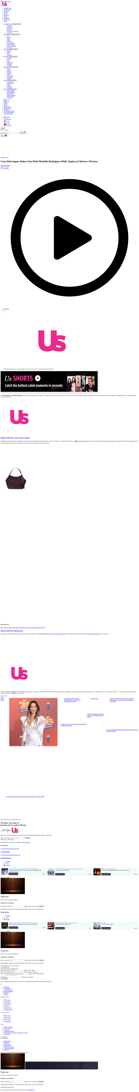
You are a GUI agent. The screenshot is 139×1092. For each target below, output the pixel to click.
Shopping (6, 15)
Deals (8, 68)
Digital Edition (7, 108)
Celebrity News (8, 8)
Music (8, 39)
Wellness (9, 64)
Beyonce (13, 691)
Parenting (9, 58)
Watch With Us (11, 43)
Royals (5, 89)
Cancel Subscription (9, 112)
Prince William (11, 90)
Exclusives (10, 27)
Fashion (9, 50)
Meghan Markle (11, 95)
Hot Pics (9, 30)
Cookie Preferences (9, 1031)
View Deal (42, 627)
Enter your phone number (7, 973)
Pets (8, 59)
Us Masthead (7, 988)
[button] (69, 131)
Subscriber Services (9, 1047)
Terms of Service (8, 1027)
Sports (5, 14)
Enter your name (5, 970)
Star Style (6, 11)
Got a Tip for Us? (8, 114)
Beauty (9, 52)
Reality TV (7, 19)
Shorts (5, 21)
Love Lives (10, 28)
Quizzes (9, 86)
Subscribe (6, 109)
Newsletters (7, 106)
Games (5, 17)
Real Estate (10, 62)
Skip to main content (6, 1)
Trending (9, 25)
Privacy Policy (26, 842)
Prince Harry (10, 93)
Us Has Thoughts (11, 46)
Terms (18, 842)
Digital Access (7, 1041)
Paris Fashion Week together (93, 634)
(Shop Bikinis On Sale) (81, 441)
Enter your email (5, 972)
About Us (6, 987)
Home (8, 74)
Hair (8, 53)
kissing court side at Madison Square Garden (55, 634)
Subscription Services (9, 111)
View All (9, 33)
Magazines (6, 18)
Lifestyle (6, 12)
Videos (5, 103)
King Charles (10, 96)
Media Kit (6, 992)
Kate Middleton (11, 92)
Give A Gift (7, 1044)
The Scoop (3, 977)
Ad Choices (7, 1034)
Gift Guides (10, 75)
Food (8, 61)
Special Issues (7, 1045)
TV (8, 36)
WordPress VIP (31, 1090)
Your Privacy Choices (22, 1032)
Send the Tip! (4, 978)
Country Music (11, 44)
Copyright (6, 1030)
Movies (9, 37)
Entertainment (7, 9)
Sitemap (6, 994)
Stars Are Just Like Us (12, 31)
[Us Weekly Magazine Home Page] (4, 5)
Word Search (10, 83)
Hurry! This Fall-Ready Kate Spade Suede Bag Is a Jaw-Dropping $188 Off (20, 627)
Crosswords (10, 81)
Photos (5, 102)
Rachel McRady (6, 165)
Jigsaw (9, 84)
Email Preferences (8, 991)
